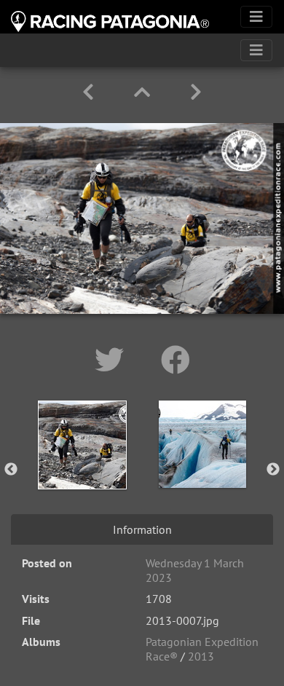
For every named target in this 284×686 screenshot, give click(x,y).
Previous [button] (11, 469)
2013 (201, 656)
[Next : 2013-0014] (196, 92)
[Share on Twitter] (113, 360)
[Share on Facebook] (175, 360)
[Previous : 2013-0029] (91, 92)
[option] (82, 467)
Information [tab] (142, 529)
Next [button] (273, 469)
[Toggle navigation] (256, 17)
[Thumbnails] (145, 92)
